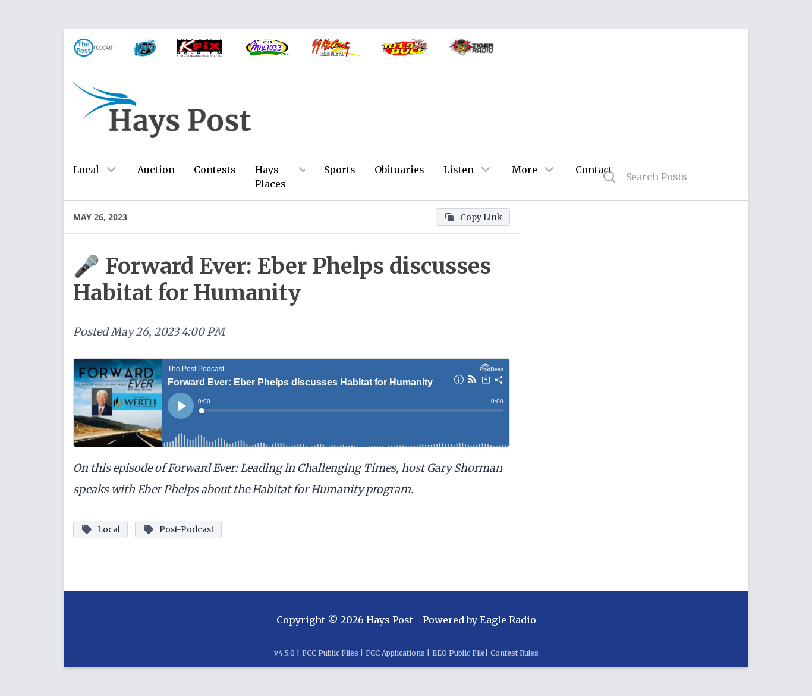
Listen (458, 169)
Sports (339, 169)
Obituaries (399, 169)
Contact (593, 169)
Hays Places (270, 177)
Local (86, 169)
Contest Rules (514, 652)
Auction (156, 169)
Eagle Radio (508, 620)
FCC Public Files (330, 652)
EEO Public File (458, 652)
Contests (215, 169)
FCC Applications (395, 652)
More (524, 169)
